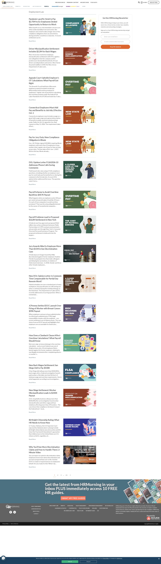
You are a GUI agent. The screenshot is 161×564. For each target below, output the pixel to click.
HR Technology (109, 505)
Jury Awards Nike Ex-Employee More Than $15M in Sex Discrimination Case (45, 249)
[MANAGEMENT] (57, 6)
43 (66, 475)
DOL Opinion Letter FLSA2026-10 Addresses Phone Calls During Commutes (43, 165)
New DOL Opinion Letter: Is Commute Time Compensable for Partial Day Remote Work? (45, 279)
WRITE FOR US (36, 511)
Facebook (10, 512)
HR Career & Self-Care (69, 510)
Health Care (80, 510)
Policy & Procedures (84, 508)
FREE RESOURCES (60, 2)
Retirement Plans (90, 510)
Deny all (88, 561)
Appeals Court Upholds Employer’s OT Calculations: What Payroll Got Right (44, 80)
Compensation (72, 508)
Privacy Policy (6, 523)
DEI (98, 510)
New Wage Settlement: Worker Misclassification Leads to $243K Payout (43, 393)
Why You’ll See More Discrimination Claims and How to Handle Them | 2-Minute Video (44, 450)
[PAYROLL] (46, 6)
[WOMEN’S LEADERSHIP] (72, 6)
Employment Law (53, 505)
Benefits (63, 505)
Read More (32, 41)
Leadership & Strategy (60, 508)
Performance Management (96, 505)
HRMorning (8, 2)
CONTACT (36, 513)
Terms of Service (14, 523)
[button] (3, 558)
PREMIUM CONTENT (73, 2)
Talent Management (81, 505)
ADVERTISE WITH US (36, 508)
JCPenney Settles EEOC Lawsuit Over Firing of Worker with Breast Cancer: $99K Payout (45, 308)
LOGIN (145, 2)
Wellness (94, 508)
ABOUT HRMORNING (36, 506)
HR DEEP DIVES (84, 2)
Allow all (70, 561)
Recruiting (70, 505)
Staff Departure (103, 508)
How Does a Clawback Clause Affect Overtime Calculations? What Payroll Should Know (45, 338)
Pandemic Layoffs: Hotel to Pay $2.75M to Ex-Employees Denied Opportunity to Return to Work (43, 22)
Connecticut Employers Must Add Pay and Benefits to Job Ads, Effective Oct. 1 (45, 110)
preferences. (119, 558)
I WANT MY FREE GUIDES (73, 498)
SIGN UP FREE (153, 2)
